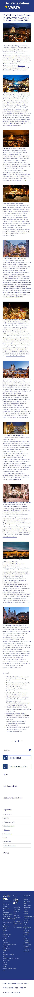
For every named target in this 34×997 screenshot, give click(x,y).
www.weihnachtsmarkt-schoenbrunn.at (16, 602)
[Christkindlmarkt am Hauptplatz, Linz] (16, 302)
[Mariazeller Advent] (16, 361)
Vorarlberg (7, 841)
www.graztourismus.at (13, 125)
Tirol (5, 837)
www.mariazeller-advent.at (19, 417)
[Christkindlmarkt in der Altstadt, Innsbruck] (16, 241)
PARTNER (6, 992)
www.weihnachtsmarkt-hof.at (16, 180)
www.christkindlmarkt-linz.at (15, 356)
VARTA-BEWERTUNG (15, 983)
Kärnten (6, 818)
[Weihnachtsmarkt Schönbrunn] (16, 542)
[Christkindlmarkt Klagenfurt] (16, 423)
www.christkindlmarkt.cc (14, 297)
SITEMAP (23, 988)
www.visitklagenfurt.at (13, 480)
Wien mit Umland (10, 845)
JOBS (4, 983)
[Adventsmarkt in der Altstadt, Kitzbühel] (16, 485)
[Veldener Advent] (16, 186)
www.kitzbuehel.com (10, 537)
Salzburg (7, 830)
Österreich (21, 66)
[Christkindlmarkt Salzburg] (16, 608)
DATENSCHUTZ (8, 988)
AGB (16, 988)
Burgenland (8, 814)
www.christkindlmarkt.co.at (12, 667)
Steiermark (7, 834)
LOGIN (26, 983)
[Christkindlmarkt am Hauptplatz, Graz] (16, 75)
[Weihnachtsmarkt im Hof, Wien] (16, 130)
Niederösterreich (9, 822)
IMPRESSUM (15, 992)
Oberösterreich (9, 826)
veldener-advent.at (9, 235)
